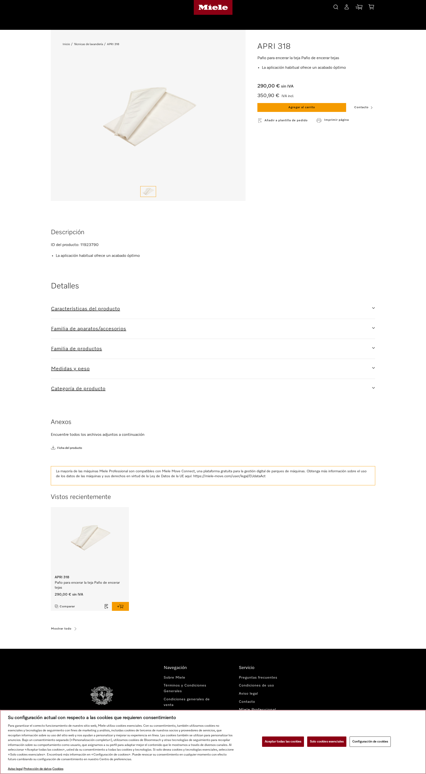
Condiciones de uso (256, 685)
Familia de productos (76, 348)
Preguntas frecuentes (258, 677)
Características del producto (85, 308)
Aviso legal (248, 693)
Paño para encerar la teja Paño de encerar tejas (87, 585)
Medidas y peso (70, 368)
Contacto (361, 107)
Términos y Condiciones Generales (185, 688)
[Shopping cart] (371, 8)
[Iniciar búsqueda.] (336, 6)
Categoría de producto (78, 388)
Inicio (66, 44)
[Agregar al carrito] (120, 606)
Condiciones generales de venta (187, 702)
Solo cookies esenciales (327, 741)
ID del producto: (65, 245)
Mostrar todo (61, 628)
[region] (213, 742)
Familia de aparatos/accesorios (88, 328)
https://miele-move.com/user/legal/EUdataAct (229, 476)
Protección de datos (37, 769)
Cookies (57, 769)
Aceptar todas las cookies (283, 741)
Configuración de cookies (370, 741)
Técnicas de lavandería (88, 44)
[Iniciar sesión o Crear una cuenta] (347, 8)
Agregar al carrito (301, 107)
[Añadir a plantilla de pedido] (106, 606)
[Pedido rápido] (359, 8)
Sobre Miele (174, 677)
